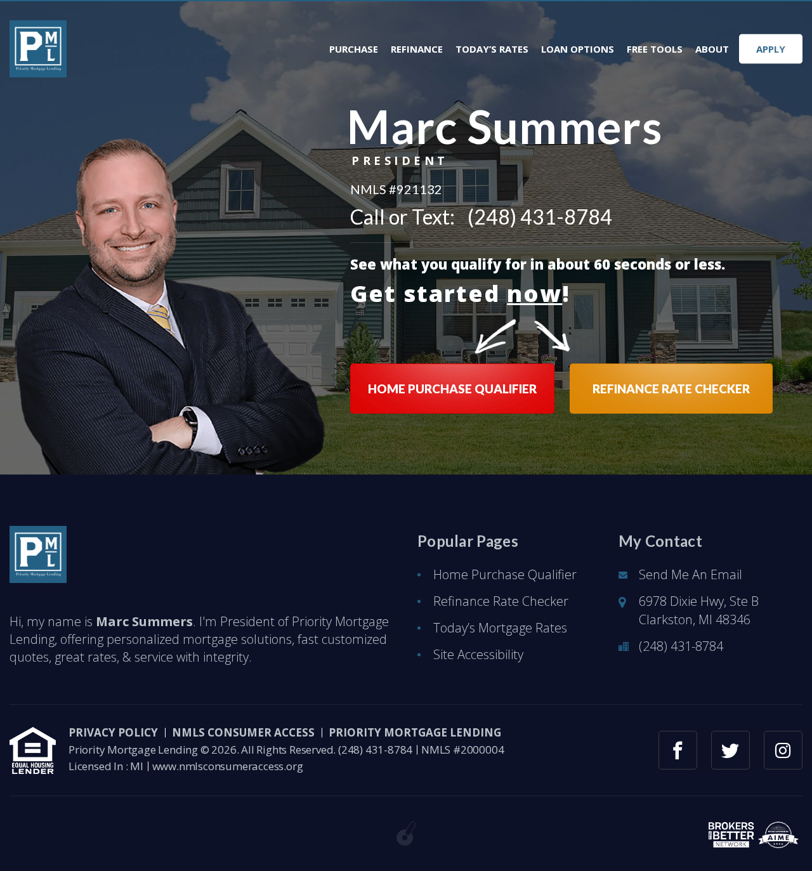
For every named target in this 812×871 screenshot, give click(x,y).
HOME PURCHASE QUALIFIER (452, 388)
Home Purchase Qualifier (505, 574)
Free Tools (655, 49)
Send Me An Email (690, 574)
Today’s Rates (491, 49)
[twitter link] (730, 750)
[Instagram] (783, 750)
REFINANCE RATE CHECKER (671, 388)
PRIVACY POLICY (113, 732)
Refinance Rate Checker (500, 601)
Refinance (417, 49)
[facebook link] (677, 750)
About (712, 49)
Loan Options (577, 49)
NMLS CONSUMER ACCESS (243, 732)
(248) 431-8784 (540, 217)
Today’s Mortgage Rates (500, 627)
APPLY (770, 49)
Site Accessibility (478, 654)
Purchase (353, 49)
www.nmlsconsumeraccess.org (227, 766)
